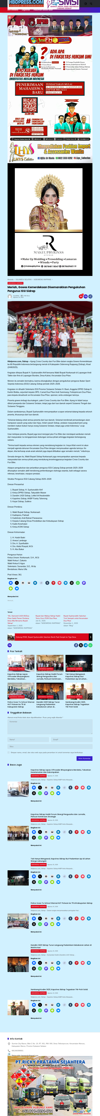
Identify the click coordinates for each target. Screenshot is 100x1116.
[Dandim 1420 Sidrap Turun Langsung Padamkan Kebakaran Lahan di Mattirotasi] (49, 691)
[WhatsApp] (90, 645)
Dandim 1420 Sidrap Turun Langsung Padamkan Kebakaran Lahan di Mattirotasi (48, 704)
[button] (85, 3)
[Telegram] (86, 645)
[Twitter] (81, 645)
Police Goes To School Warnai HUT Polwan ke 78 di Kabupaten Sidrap (21, 704)
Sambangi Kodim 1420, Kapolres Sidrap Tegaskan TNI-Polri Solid (77, 704)
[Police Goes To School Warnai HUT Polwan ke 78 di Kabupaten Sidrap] (21, 691)
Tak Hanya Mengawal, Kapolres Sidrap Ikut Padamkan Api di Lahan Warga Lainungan (75, 676)
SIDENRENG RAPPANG (15, 283)
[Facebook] (76, 645)
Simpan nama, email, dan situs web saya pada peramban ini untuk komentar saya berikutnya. (47, 752)
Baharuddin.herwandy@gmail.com (25, 1055)
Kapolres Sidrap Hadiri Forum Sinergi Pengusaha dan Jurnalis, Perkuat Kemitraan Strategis (49, 676)
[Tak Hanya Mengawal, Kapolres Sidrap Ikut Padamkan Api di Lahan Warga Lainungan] (78, 663)
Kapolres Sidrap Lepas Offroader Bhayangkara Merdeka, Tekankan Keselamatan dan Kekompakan (18, 676)
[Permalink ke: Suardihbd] (10, 296)
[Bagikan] (90, 296)
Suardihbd (16, 295)
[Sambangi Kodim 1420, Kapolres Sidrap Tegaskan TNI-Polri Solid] (78, 691)
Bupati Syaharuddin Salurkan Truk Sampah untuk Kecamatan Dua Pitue (76, 618)
